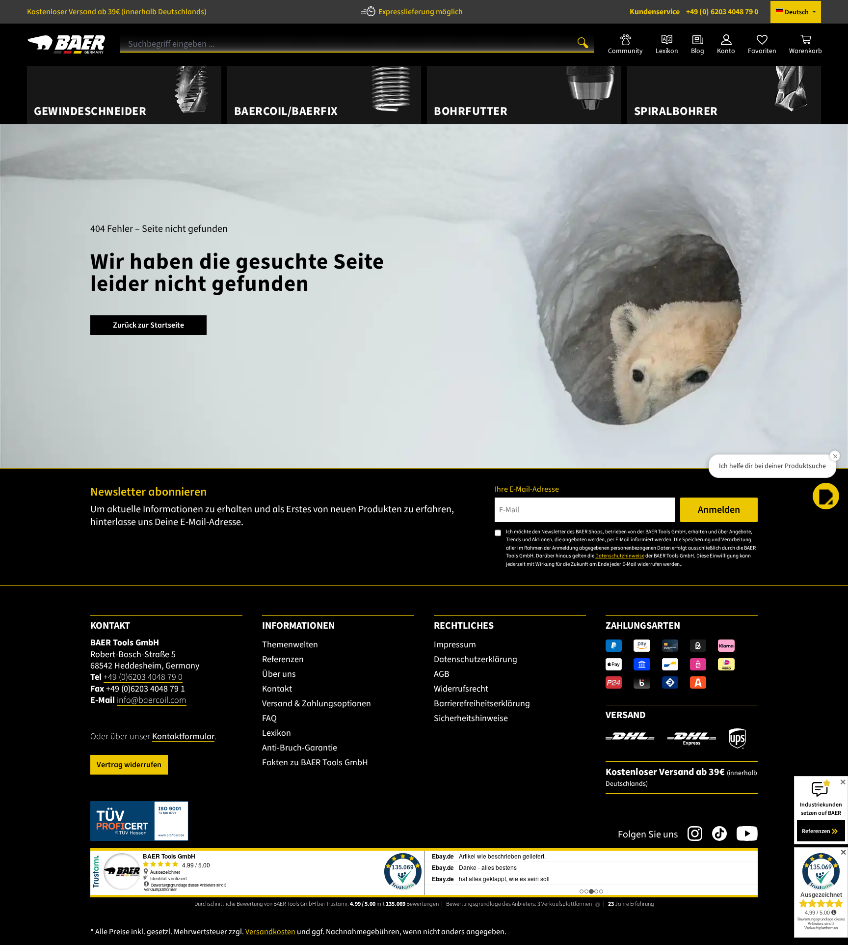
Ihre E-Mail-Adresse (527, 489)
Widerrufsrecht (461, 689)
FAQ (269, 718)
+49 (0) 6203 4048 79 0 (694, 11)
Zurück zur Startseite (148, 325)
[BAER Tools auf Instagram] (690, 833)
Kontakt (277, 689)
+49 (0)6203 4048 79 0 (143, 677)
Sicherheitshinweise (471, 718)
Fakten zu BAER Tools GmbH (315, 762)
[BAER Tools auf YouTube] (742, 833)
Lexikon (276, 733)
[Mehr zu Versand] (676, 738)
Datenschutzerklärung (475, 659)
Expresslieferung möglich (420, 11)
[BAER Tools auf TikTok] (714, 833)
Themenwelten (290, 645)
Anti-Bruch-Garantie (299, 748)
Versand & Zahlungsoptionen (316, 703)
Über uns (279, 674)
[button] (826, 496)
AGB (442, 674)
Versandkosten (270, 931)
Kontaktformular (183, 736)
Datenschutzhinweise (619, 555)
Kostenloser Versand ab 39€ (117, 11)
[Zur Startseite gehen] (66, 41)
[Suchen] (583, 42)
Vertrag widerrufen (129, 764)
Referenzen (283, 659)
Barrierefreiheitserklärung (482, 703)
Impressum (455, 645)
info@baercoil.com (151, 700)
